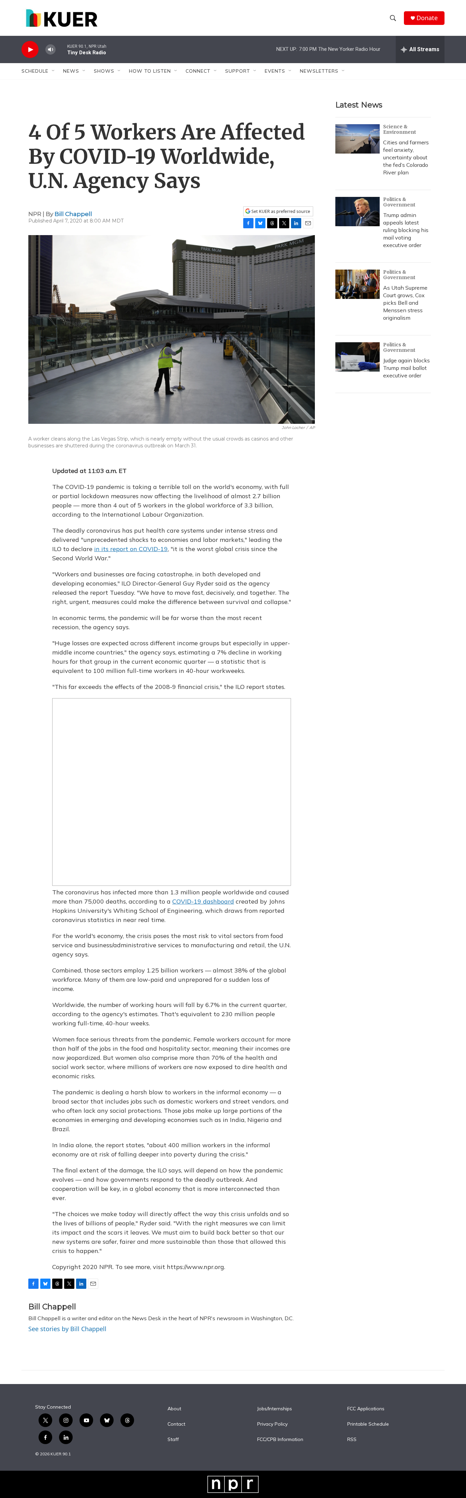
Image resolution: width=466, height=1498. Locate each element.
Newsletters (319, 71)
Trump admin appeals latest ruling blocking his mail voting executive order (405, 230)
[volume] (50, 49)
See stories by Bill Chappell (67, 1329)
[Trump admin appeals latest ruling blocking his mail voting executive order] (357, 211)
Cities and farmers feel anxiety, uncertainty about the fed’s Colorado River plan (406, 157)
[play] (30, 50)
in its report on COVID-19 (131, 549)
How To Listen (150, 71)
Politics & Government (399, 202)
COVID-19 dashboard (203, 901)
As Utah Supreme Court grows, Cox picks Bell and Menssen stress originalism (405, 302)
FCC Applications (365, 1409)
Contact (176, 1424)
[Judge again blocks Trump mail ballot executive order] (357, 357)
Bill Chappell (73, 214)
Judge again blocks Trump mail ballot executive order (406, 368)
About (174, 1409)
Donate (427, 17)
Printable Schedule (368, 1424)
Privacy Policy (272, 1424)
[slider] (61, 49)
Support (237, 71)
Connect (198, 71)
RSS (351, 1439)
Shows (104, 71)
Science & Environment (399, 129)
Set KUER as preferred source (280, 211)
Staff (173, 1439)
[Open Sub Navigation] (53, 71)
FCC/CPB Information (280, 1439)
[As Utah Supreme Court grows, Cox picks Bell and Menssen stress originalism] (357, 284)
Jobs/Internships (274, 1409)
